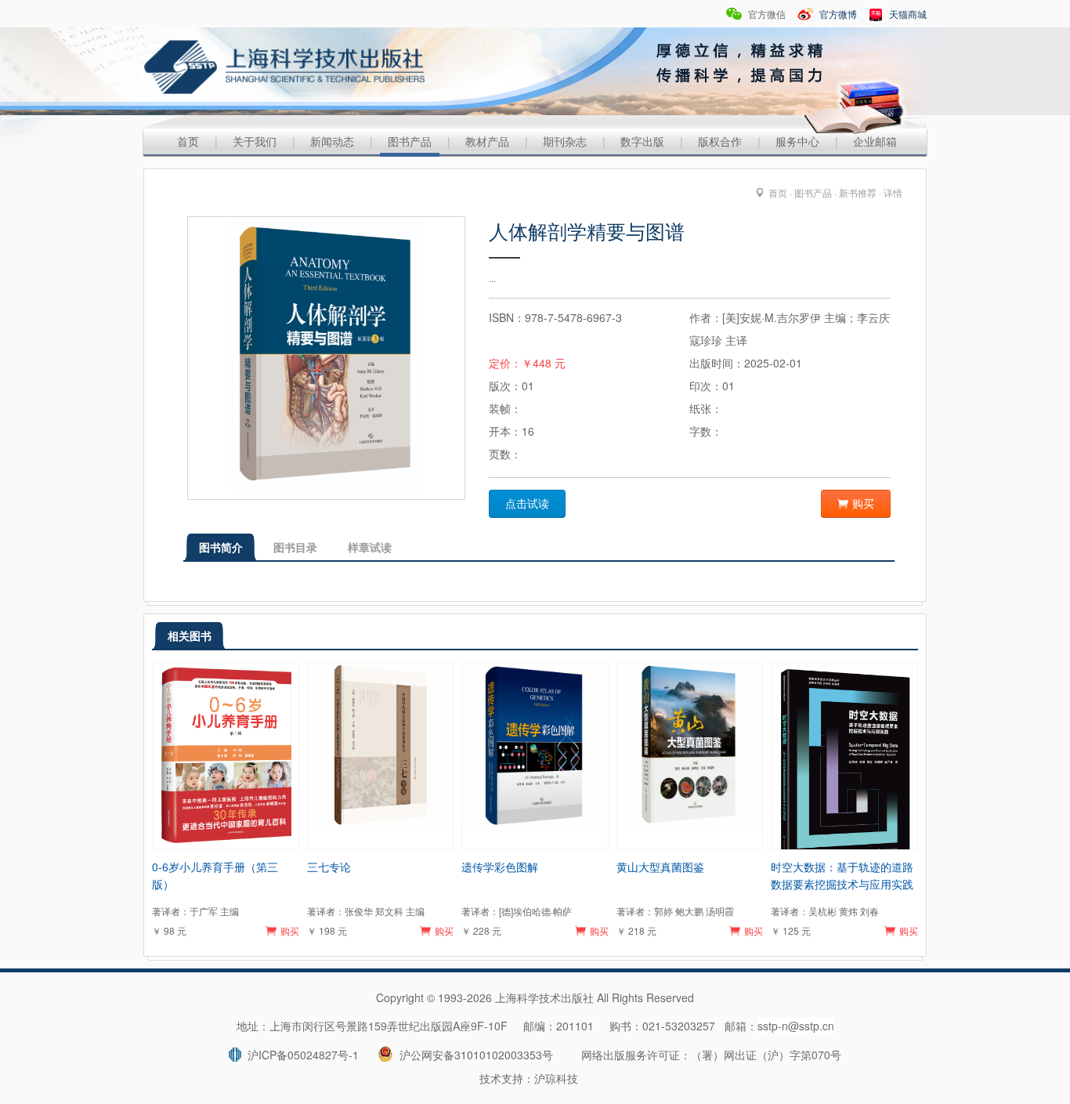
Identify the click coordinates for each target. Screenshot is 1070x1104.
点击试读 (527, 504)
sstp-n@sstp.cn (795, 1025)
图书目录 (295, 547)
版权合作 (720, 141)
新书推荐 (858, 192)
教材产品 (487, 141)
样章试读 (370, 547)
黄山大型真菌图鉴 (660, 866)
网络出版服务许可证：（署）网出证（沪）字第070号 (711, 1054)
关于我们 (255, 141)
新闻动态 (332, 141)
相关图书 (189, 635)
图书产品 (410, 141)
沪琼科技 (556, 1078)
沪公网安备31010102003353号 (473, 1054)
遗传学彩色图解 (499, 866)
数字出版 (642, 141)
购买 (863, 504)
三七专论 (329, 866)
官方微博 (837, 13)
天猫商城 (907, 13)
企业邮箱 (875, 141)
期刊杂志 (565, 141)
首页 (188, 141)
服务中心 (797, 141)
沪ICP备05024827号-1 (300, 1054)
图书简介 (221, 547)
